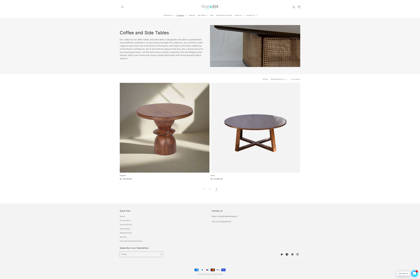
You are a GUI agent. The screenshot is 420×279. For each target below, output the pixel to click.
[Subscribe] (160, 254)
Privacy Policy (125, 220)
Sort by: (265, 79)
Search (122, 216)
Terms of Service (126, 224)
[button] (122, 7)
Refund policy (125, 229)
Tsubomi (123, 175)
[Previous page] (203, 189)
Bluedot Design (206, 274)
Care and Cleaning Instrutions (131, 241)
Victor (213, 175)
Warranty (123, 237)
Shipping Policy (126, 233)
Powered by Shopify (217, 274)
